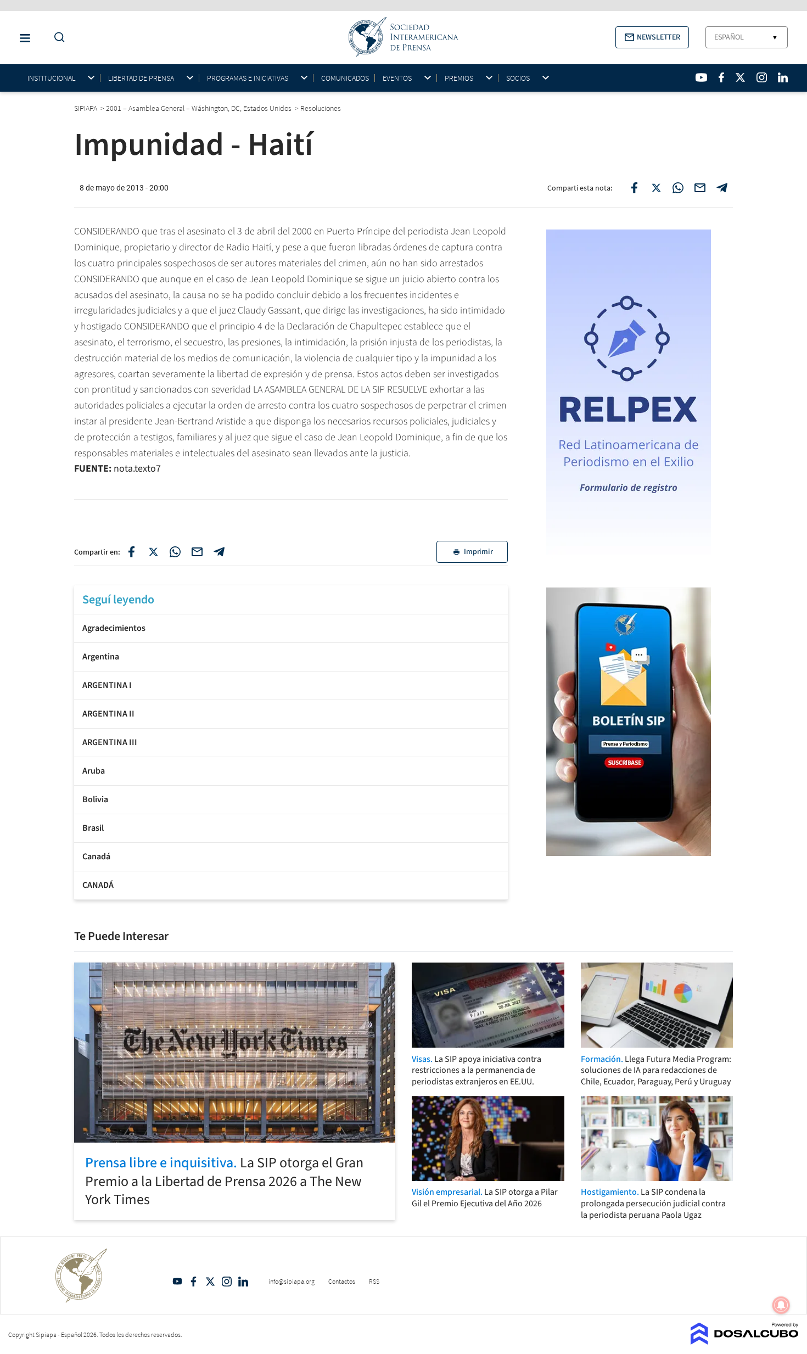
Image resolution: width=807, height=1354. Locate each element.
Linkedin (243, 1281)
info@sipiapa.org (291, 1281)
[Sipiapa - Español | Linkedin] (783, 77)
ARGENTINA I (107, 685)
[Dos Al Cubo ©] (745, 1341)
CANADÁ (98, 885)
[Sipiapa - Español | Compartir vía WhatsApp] (678, 188)
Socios (518, 78)
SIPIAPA (86, 108)
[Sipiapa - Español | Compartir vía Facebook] (634, 188)
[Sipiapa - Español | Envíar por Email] (700, 188)
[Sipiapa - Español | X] (740, 77)
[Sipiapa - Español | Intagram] (761, 77)
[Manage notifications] (781, 1305)
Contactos (341, 1281)
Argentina (100, 657)
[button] (652, 37)
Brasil (93, 828)
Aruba (93, 771)
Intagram (227, 1281)
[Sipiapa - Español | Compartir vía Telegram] (722, 188)
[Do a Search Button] (56, 37)
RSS (374, 1281)
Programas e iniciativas (247, 78)
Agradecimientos (113, 628)
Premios (459, 78)
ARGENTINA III (109, 742)
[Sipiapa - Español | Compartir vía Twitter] (656, 188)
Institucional (51, 78)
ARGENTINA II (108, 714)
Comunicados (345, 78)
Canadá (96, 857)
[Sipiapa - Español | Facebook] (721, 77)
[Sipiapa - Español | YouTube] (701, 77)
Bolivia (95, 799)
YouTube (177, 1281)
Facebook (194, 1281)
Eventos (397, 78)
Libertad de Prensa (141, 78)
